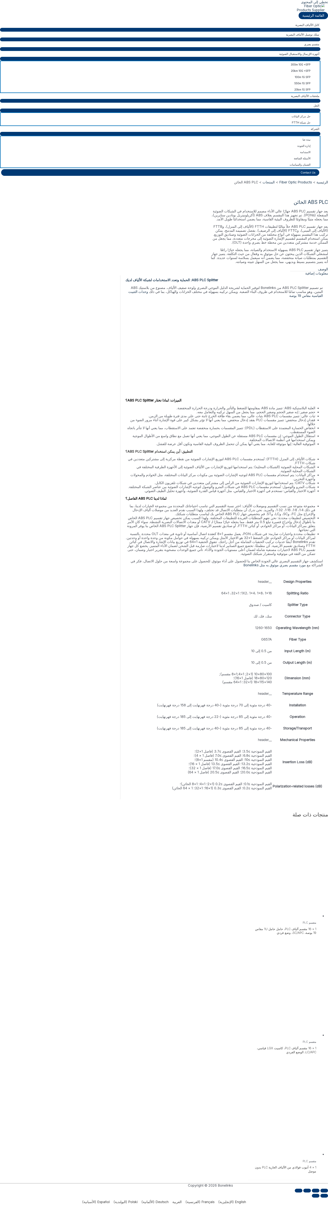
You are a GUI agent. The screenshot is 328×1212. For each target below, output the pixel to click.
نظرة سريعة (284, 913)
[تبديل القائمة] (160, 30)
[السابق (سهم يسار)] (324, 1196)
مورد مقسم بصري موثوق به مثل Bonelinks (274, 565)
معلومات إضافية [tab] (316, 273)
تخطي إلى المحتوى (314, 2)
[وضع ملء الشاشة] (315, 1190)
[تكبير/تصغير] (324, 1190)
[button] (160, 172)
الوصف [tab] (323, 269)
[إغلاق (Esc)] (298, 1190)
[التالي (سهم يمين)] (315, 1196)
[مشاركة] (307, 1190)
